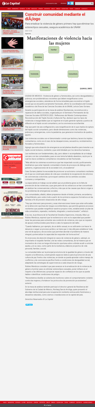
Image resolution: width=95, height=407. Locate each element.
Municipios (15, 8)
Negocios (34, 8)
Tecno (71, 8)
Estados (22, 8)
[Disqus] (59, 329)
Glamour (77, 8)
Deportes (47, 8)
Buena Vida (65, 8)
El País (28, 8)
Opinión (40, 8)
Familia (58, 8)
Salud (53, 8)
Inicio (9, 8)
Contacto (84, 8)
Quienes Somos (87, 402)
